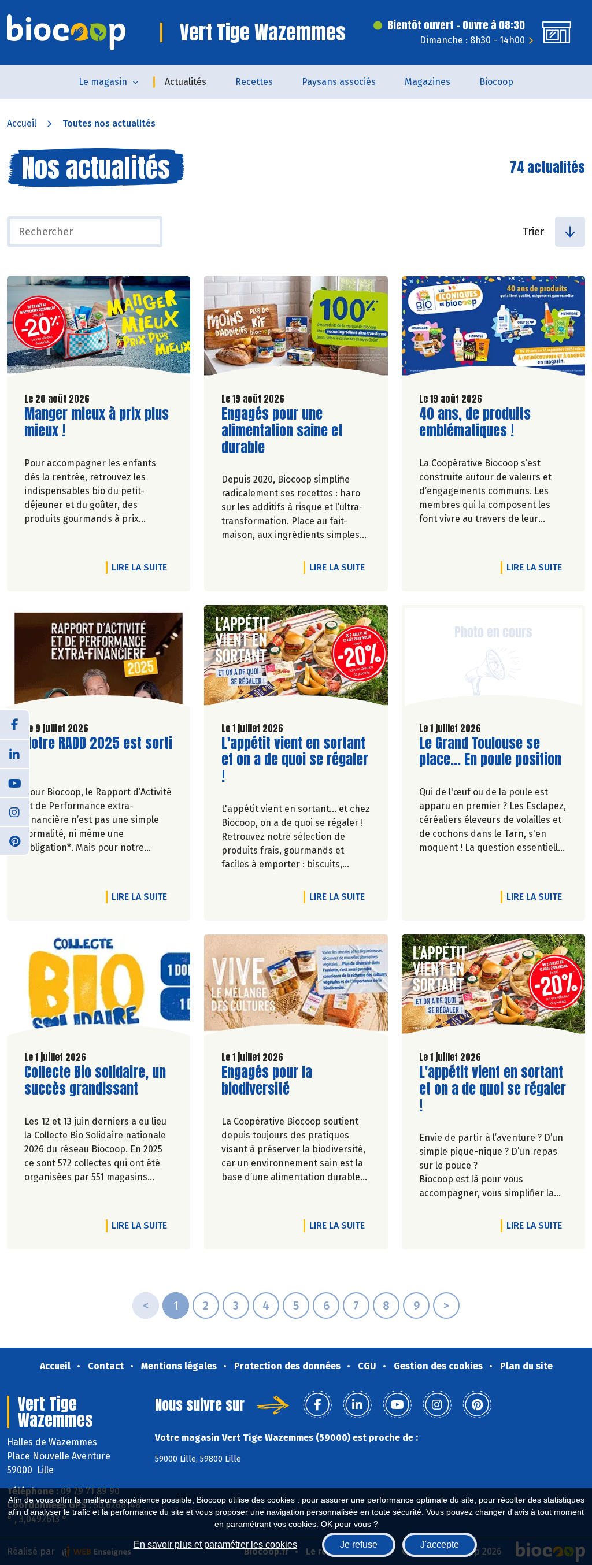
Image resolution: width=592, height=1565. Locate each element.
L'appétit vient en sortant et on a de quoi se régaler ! (294, 760)
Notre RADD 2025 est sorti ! (98, 752)
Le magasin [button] (103, 81)
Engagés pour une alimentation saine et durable (287, 430)
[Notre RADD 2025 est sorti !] (98, 658)
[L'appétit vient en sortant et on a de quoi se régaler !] (295, 658)
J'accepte (439, 1544)
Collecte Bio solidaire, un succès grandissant (95, 1080)
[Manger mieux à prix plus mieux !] (98, 329)
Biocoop (496, 81)
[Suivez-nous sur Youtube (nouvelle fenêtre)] (14, 782)
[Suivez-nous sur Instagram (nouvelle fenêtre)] (14, 811)
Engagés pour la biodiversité (287, 1080)
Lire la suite (142, 567)
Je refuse (359, 1544)
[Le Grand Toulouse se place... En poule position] (493, 658)
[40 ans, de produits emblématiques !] (493, 329)
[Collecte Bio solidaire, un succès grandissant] (98, 987)
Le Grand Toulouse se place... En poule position (490, 752)
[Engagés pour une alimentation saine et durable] (295, 329)
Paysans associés (339, 81)
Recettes (254, 81)
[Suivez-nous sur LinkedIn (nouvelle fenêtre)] (14, 753)
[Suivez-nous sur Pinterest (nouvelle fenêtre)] (14, 840)
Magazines (427, 81)
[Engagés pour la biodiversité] (295, 987)
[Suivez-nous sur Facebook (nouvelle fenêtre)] (14, 724)
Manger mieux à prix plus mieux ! (96, 422)
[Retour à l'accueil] (66, 32)
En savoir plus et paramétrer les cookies (215, 1544)
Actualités (185, 81)
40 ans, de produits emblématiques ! (485, 422)
